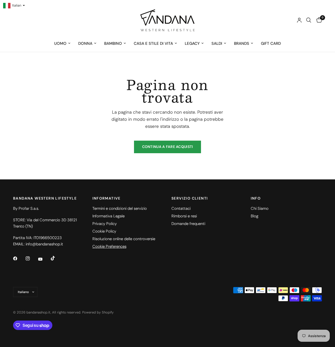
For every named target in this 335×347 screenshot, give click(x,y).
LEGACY (192, 43)
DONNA (85, 43)
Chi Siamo (260, 208)
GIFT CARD (271, 43)
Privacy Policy (104, 223)
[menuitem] (62, 43)
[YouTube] (44, 259)
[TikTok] (56, 258)
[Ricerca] (309, 20)
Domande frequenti (188, 223)
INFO (256, 198)
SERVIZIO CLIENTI (189, 198)
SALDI (216, 43)
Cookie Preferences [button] (109, 246)
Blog (254, 216)
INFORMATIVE (106, 198)
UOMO (60, 43)
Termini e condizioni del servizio (119, 208)
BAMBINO (113, 43)
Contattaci (181, 208)
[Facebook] (19, 258)
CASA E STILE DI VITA (153, 43)
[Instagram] (31, 258)
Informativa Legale (108, 216)
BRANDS (241, 43)
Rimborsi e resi (184, 216)
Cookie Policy (104, 231)
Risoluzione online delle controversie (123, 238)
